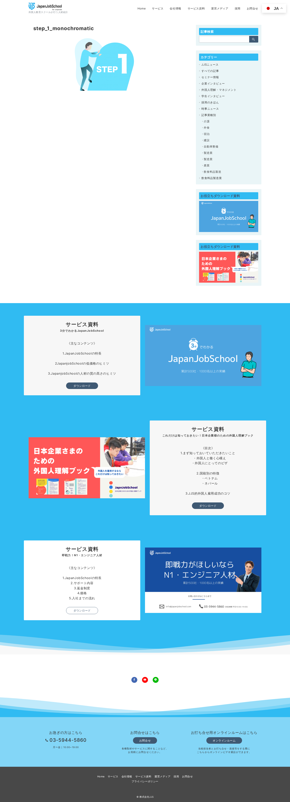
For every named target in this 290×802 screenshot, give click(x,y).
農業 (207, 165)
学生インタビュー (213, 96)
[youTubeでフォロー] (145, 680)
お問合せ (145, 740)
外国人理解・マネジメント (219, 89)
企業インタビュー (213, 83)
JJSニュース (210, 64)
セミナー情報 (210, 77)
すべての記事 (210, 70)
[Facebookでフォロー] (134, 680)
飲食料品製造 (212, 171)
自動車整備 (211, 146)
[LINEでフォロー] (156, 680)
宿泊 (207, 134)
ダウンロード (82, 385)
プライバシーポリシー (145, 781)
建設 (207, 140)
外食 (207, 127)
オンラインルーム (224, 740)
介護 (207, 121)
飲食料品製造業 (211, 178)
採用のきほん (210, 102)
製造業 (208, 152)
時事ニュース (210, 108)
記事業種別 (208, 115)
